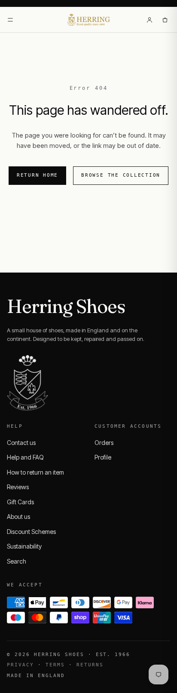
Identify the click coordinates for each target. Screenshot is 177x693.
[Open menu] (10, 20)
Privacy (20, 665)
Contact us (21, 442)
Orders (104, 442)
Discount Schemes (31, 531)
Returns (90, 665)
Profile (103, 457)
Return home (37, 175)
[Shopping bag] (165, 20)
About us (18, 516)
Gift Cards (20, 502)
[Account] (149, 20)
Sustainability (24, 546)
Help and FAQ (25, 457)
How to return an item (35, 472)
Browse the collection (120, 175)
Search (16, 561)
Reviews (18, 487)
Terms (55, 665)
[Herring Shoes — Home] (88, 20)
